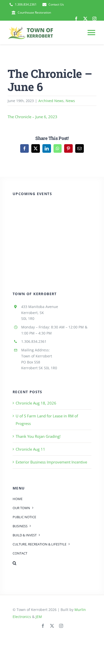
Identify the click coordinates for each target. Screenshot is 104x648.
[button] (52, 563)
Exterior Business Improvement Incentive (51, 462)
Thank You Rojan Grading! (38, 436)
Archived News (51, 100)
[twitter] (85, 19)
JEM (39, 616)
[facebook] (76, 19)
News (70, 100)
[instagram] (94, 19)
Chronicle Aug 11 (30, 449)
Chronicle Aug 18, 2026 (36, 403)
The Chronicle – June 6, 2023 (32, 116)
